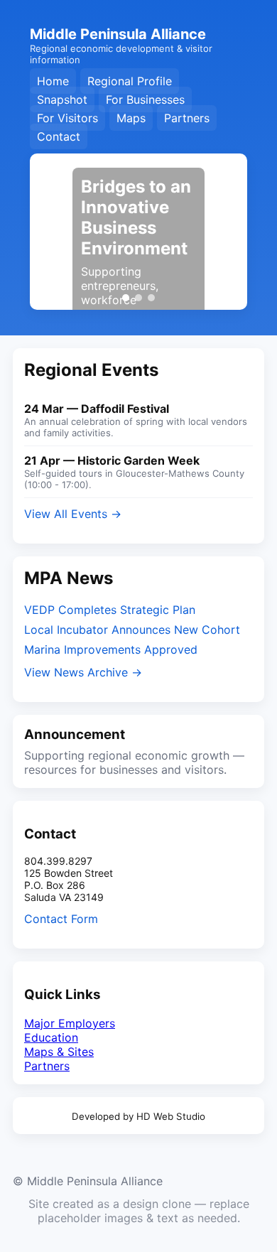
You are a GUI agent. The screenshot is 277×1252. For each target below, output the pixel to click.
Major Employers (69, 1023)
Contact (58, 136)
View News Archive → (83, 672)
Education (51, 1037)
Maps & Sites (59, 1052)
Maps (131, 118)
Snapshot (62, 99)
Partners (187, 118)
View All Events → (72, 514)
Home (53, 81)
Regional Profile (129, 81)
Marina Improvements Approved (110, 649)
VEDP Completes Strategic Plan (109, 610)
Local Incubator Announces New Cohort (132, 629)
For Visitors (67, 118)
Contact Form (61, 919)
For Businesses (145, 99)
